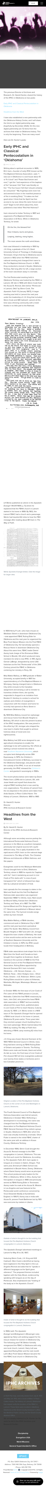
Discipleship (23, 1433)
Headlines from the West (14, 112)
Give (33, 3)
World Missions (23, 1442)
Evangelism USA (23, 1438)
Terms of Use (14, 1472)
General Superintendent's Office (23, 1446)
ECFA (15, 1470)
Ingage (40, 1472)
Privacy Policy (24, 1472)
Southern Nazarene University (20, 751)
